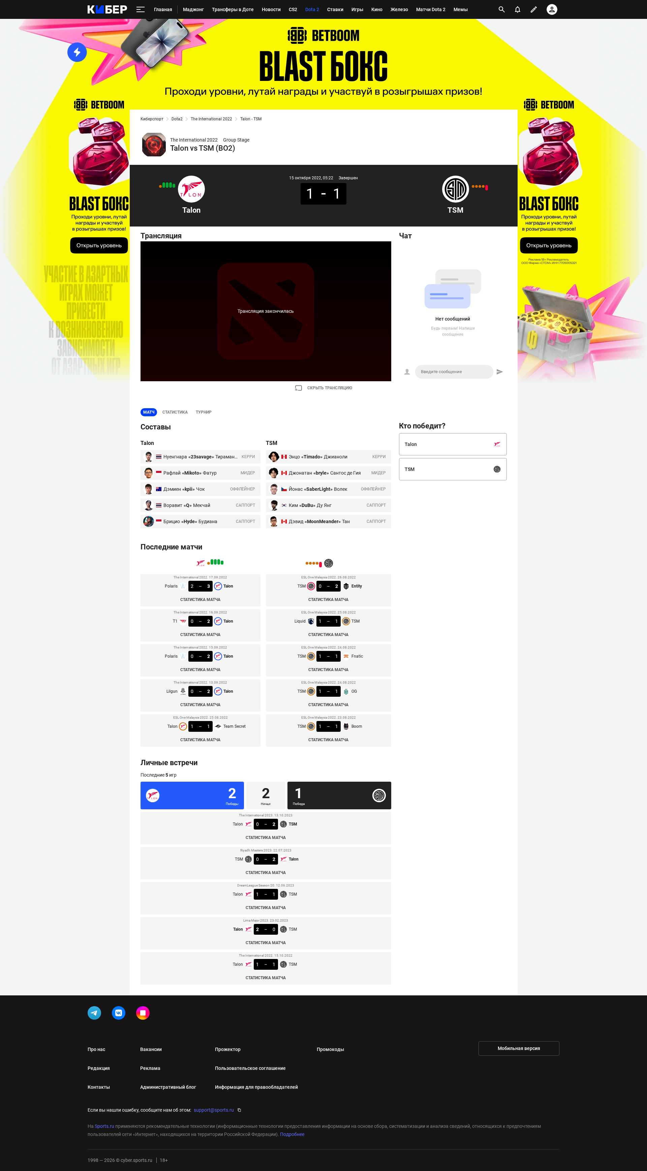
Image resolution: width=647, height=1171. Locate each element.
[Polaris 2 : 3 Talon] (174, 186)
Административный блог (168, 1087)
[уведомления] (518, 9)
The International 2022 (211, 119)
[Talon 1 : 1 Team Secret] (160, 186)
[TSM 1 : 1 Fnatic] (480, 186)
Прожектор (228, 1049)
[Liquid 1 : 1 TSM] (483, 186)
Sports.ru (104, 1126)
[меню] (140, 9)
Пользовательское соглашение (250, 1068)
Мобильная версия (519, 1048)
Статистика (175, 412)
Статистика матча (200, 599)
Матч (148, 412)
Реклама (150, 1068)
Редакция (99, 1068)
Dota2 (177, 119)
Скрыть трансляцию (329, 388)
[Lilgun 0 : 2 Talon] (163, 185)
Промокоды (330, 1049)
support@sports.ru (214, 1110)
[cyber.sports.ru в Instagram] (144, 1014)
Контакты (99, 1087)
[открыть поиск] (502, 9)
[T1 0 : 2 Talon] (170, 185)
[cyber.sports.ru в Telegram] (96, 1014)
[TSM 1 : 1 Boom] (473, 186)
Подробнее (292, 1134)
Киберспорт (152, 119)
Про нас (96, 1049)
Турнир (204, 412)
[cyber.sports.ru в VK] (120, 1014)
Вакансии (151, 1049)
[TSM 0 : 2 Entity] (486, 187)
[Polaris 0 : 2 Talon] (167, 185)
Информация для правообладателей (256, 1087)
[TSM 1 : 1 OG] (476, 186)
